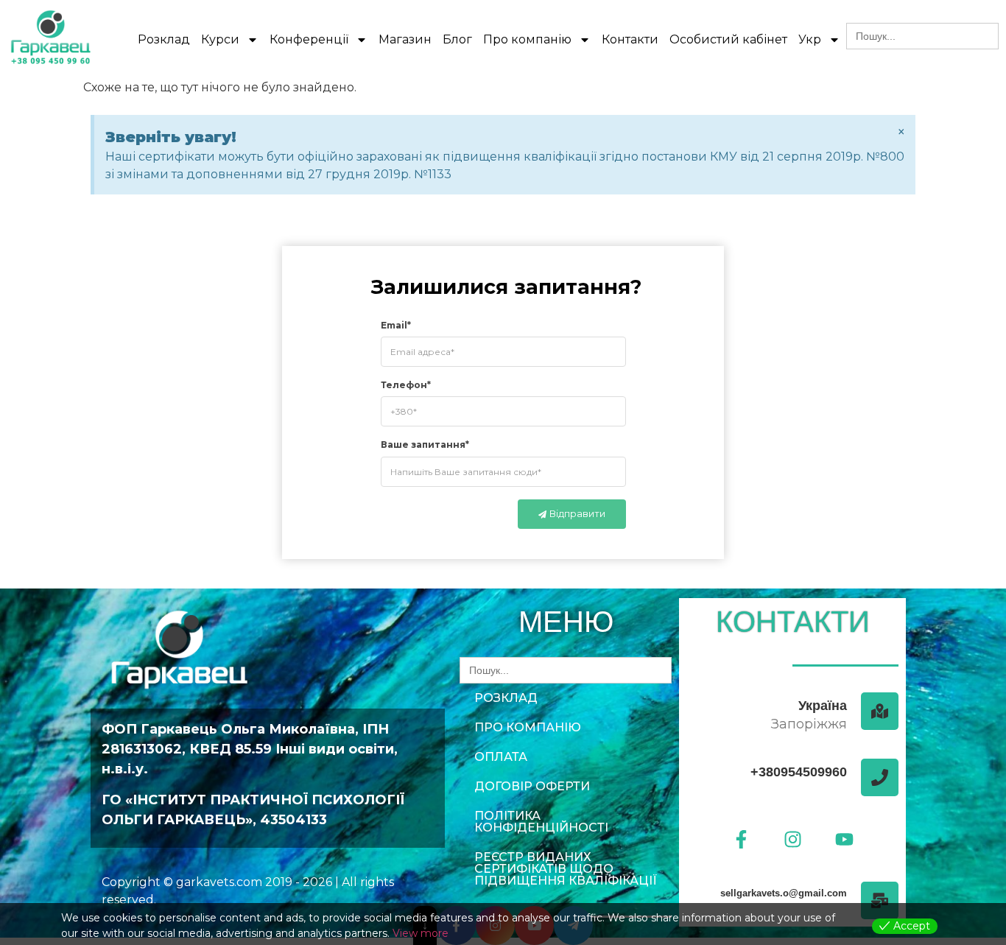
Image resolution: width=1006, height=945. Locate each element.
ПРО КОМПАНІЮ (527, 727)
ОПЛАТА (500, 757)
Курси (220, 39)
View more (421, 933)
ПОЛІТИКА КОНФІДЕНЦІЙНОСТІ (541, 822)
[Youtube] (844, 839)
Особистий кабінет (728, 39)
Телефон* (406, 384)
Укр (809, 39)
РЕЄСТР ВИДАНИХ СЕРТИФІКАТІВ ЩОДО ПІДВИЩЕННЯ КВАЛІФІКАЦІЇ (565, 869)
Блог (457, 39)
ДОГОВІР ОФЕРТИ (532, 786)
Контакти (630, 39)
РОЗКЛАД (506, 698)
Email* (396, 324)
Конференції (309, 39)
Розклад (164, 39)
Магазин (405, 39)
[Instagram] (792, 839)
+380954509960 (798, 772)
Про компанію (527, 39)
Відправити (577, 513)
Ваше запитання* (425, 444)
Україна (822, 705)
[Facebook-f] (740, 839)
